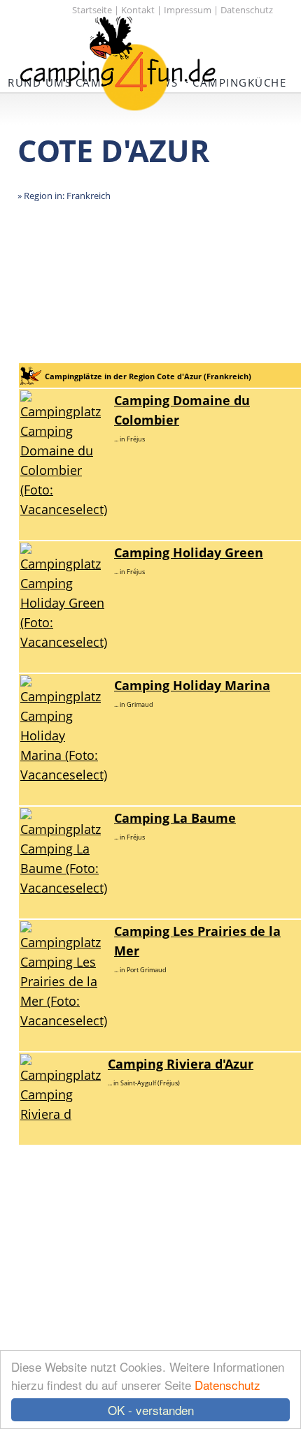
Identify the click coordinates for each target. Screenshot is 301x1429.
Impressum (187, 9)
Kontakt (138, 9)
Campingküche (239, 82)
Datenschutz (227, 1384)
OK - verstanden (151, 1410)
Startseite (92, 9)
